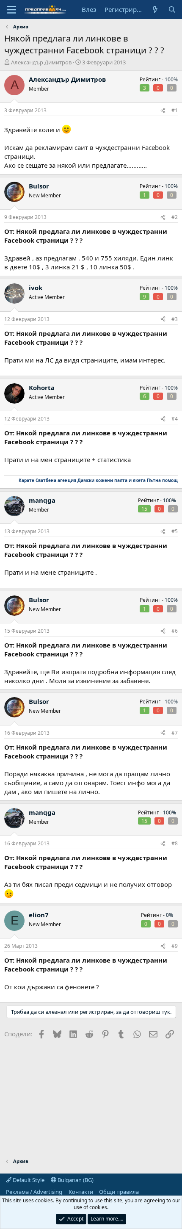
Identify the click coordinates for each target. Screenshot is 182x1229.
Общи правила (119, 1192)
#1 (174, 110)
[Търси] (172, 9)
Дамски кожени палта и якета (111, 480)
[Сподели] (162, 111)
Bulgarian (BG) (75, 1180)
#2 (174, 217)
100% (171, 79)
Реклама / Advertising (34, 1192)
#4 (174, 418)
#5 (174, 531)
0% (169, 915)
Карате (26, 480)
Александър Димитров (41, 62)
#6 (174, 630)
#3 (174, 319)
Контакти (81, 1192)
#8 (174, 843)
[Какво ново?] (155, 9)
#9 (174, 945)
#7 (174, 732)
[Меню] (12, 9)
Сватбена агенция (56, 480)
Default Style (27, 1180)
